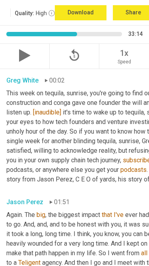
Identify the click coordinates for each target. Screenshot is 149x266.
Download (81, 12)
